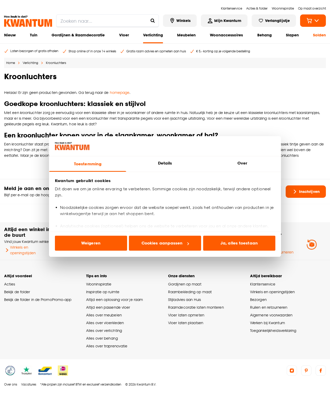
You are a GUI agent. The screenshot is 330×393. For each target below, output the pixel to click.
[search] (107, 20)
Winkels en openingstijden (23, 250)
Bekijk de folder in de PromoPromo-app (38, 299)
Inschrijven (309, 191)
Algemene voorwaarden (271, 315)
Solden (319, 35)
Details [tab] (165, 163)
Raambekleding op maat (190, 292)
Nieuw (10, 35)
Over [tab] (242, 163)
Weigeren (91, 243)
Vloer (124, 35)
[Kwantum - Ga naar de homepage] (28, 21)
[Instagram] (292, 370)
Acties (9, 284)
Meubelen (186, 35)
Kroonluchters (56, 63)
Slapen (292, 35)
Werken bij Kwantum (267, 323)
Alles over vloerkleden (105, 323)
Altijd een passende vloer (108, 307)
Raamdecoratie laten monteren (196, 307)
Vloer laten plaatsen (185, 323)
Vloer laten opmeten (186, 315)
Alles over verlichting (104, 330)
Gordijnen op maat (184, 284)
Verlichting (153, 35)
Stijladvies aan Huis (184, 299)
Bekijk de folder (17, 292)
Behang (264, 35)
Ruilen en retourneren (268, 307)
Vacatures (28, 384)
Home (10, 63)
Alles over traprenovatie (106, 346)
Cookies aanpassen (162, 243)
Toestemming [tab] (87, 163)
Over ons (10, 384)
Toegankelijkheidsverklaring (273, 330)
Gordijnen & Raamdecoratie (78, 35)
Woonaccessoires (226, 35)
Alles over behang (102, 338)
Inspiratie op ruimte (102, 292)
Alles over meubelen (104, 315)
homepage (120, 92)
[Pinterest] (306, 370)
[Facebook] (321, 370)
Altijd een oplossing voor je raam (114, 299)
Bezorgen (258, 299)
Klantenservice (262, 284)
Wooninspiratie (98, 284)
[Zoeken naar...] (153, 21)
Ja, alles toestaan (239, 243)
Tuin (33, 35)
